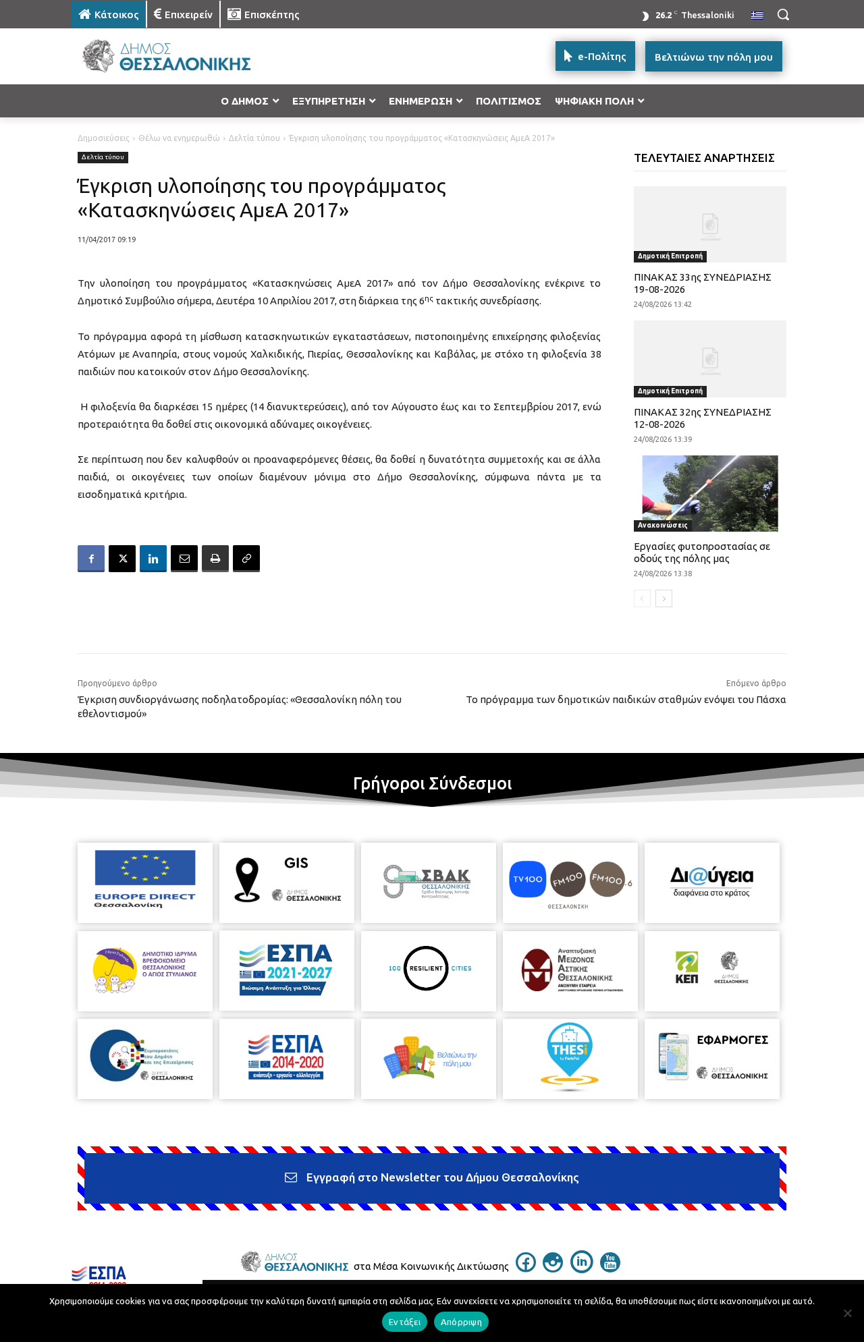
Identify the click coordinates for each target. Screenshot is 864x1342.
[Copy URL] (246, 558)
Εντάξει (405, 1321)
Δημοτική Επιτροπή (670, 256)
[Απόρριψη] (847, 1313)
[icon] (525, 1268)
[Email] (184, 558)
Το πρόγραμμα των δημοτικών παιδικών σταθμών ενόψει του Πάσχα (626, 699)
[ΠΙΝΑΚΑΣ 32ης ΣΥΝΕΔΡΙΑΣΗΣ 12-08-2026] (710, 358)
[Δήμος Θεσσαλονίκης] (179, 56)
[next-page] (663, 598)
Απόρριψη (461, 1321)
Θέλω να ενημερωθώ (179, 138)
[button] (783, 14)
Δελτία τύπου (254, 138)
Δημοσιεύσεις (104, 138)
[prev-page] (642, 598)
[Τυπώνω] (215, 558)
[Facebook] (91, 558)
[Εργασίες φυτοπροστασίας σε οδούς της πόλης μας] (710, 493)
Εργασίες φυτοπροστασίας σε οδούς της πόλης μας (702, 552)
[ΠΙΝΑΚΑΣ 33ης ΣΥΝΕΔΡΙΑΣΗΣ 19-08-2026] (710, 224)
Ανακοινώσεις (663, 525)
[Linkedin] (153, 558)
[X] (122, 558)
